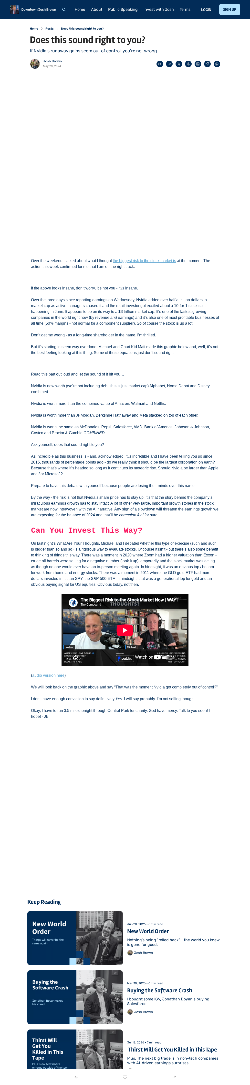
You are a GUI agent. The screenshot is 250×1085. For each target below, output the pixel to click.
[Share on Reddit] (207, 64)
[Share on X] (179, 64)
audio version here (48, 675)
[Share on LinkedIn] (198, 64)
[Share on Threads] (188, 64)
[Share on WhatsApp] (217, 64)
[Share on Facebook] (169, 64)
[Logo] (33, 9)
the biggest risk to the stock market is (144, 261)
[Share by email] (159, 64)
